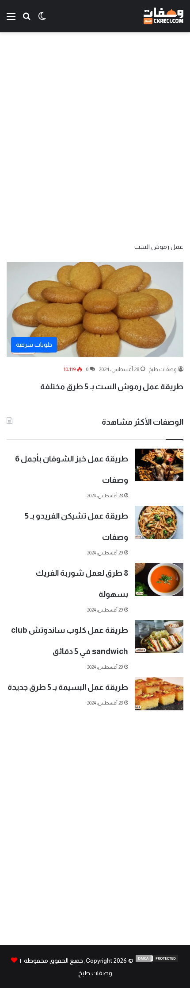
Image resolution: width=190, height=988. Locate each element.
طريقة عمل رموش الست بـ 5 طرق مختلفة (111, 386)
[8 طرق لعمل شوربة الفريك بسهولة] (159, 579)
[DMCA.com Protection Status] (157, 960)
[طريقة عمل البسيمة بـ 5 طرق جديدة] (159, 693)
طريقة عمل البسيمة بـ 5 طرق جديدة (68, 687)
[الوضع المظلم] (42, 20)
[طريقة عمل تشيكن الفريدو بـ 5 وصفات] (159, 522)
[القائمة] (11, 20)
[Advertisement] (95, 136)
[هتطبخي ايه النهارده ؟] (26, 20)
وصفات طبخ (162, 369)
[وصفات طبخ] (163, 16)
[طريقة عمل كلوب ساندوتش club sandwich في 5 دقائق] (159, 636)
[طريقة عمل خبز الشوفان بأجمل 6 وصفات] (159, 465)
